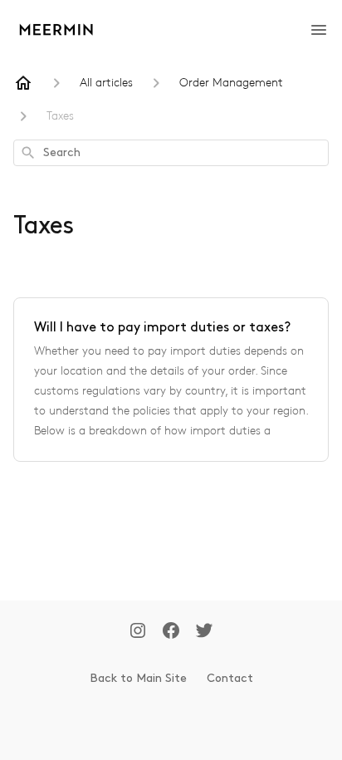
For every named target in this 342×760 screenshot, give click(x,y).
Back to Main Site (138, 678)
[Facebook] (171, 632)
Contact (230, 678)
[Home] (23, 83)
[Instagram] (138, 632)
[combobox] (171, 153)
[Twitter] (204, 632)
